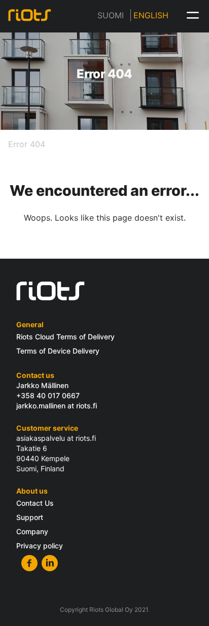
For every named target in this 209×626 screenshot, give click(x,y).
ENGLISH (150, 15)
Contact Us (35, 503)
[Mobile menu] (193, 15)
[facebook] (29, 563)
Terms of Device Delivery (57, 350)
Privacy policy (39, 545)
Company (32, 531)
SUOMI (110, 15)
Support (29, 517)
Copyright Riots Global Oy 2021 (104, 609)
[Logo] (31, 15)
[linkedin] (50, 563)
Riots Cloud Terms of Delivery (65, 336)
